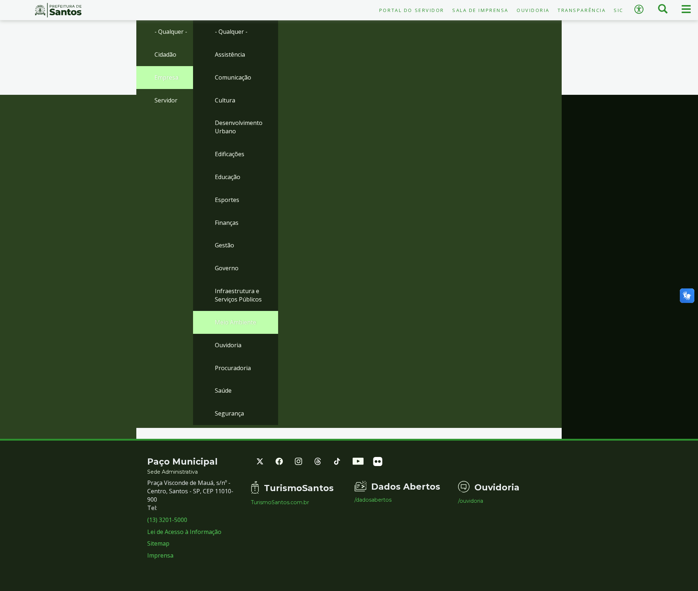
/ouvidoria (470, 500)
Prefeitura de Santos (58, 10)
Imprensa (160, 555)
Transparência (582, 10)
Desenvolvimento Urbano (238, 127)
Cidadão (165, 54)
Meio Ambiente (235, 322)
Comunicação (233, 77)
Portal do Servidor (411, 10)
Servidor (166, 100)
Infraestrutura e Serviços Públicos (238, 295)
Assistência (230, 54)
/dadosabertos (373, 499)
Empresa (166, 77)
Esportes (227, 200)
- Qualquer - (171, 32)
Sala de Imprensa (480, 10)
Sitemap (158, 543)
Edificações (229, 154)
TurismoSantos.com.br (280, 502)
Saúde (223, 390)
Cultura (225, 100)
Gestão (224, 245)
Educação (227, 177)
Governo (226, 268)
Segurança (229, 413)
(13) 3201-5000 (167, 520)
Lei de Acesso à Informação (184, 532)
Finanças (226, 223)
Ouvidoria (533, 10)
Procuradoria (233, 368)
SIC (618, 10)
